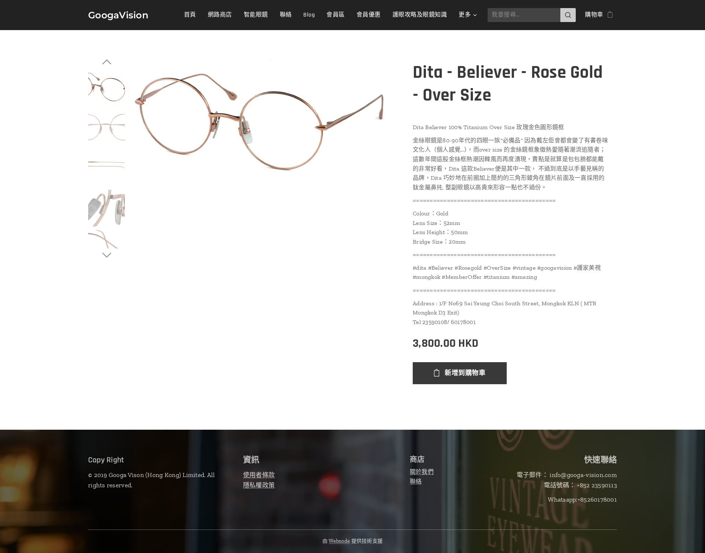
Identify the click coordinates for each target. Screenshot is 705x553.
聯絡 (416, 481)
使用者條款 (259, 475)
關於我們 (422, 471)
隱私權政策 (259, 485)
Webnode (339, 541)
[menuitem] (192, 15)
